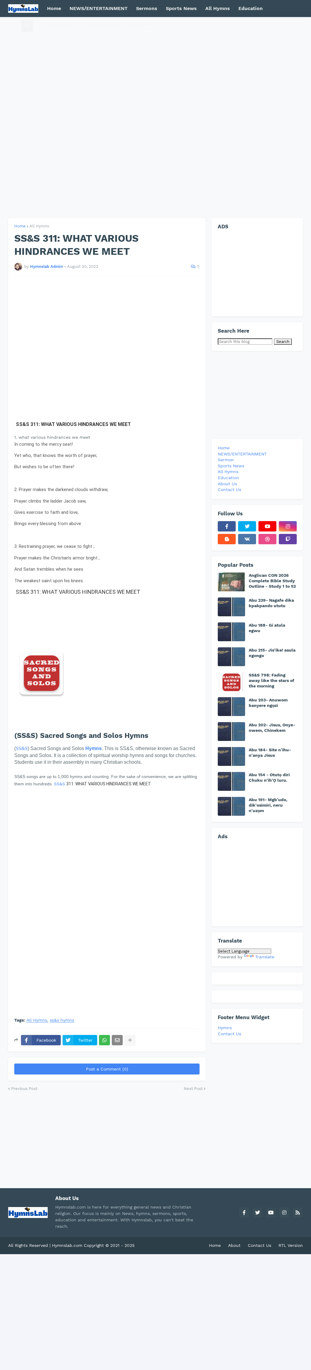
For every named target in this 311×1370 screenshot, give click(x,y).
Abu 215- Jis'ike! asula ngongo (272, 653)
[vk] (247, 539)
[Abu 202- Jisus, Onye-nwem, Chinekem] (231, 731)
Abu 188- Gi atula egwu (267, 628)
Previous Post (24, 1089)
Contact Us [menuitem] (141, 25)
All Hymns (39, 226)
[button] (15, 25)
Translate (264, 956)
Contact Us (229, 1033)
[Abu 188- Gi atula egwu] (231, 631)
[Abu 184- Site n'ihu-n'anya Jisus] (231, 756)
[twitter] (247, 526)
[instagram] (288, 526)
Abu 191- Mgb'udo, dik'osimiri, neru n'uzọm (268, 805)
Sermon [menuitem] (226, 459)
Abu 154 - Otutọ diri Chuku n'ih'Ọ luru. (269, 777)
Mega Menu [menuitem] (60, 25)
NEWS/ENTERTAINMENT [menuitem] (99, 8)
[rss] (297, 1212)
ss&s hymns (62, 1020)
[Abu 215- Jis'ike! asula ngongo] (231, 656)
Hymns (225, 1027)
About (234, 1245)
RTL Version (291, 1245)
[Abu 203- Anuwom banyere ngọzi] (231, 706)
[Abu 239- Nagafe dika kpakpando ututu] (231, 606)
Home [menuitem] (54, 8)
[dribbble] (267, 539)
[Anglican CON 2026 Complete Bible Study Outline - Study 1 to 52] (231, 582)
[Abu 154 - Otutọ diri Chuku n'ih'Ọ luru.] (231, 781)
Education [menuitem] (250, 8)
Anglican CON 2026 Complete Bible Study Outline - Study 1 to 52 (272, 581)
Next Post (193, 1089)
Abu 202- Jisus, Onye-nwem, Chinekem (272, 727)
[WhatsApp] (104, 1040)
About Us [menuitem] (227, 483)
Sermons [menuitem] (146, 8)
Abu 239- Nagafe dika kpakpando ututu (271, 603)
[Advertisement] (155, 117)
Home (20, 226)
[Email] (117, 1040)
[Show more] (130, 1040)
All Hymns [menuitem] (217, 8)
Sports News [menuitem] (181, 8)
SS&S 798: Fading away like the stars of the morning (271, 680)
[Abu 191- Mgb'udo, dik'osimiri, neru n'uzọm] (231, 806)
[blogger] (227, 539)
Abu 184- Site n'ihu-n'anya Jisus (270, 752)
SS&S (22, 748)
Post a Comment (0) (107, 1069)
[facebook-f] (227, 526)
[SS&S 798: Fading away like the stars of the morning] (231, 681)
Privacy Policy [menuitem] (103, 25)
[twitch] (288, 539)
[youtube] (267, 526)
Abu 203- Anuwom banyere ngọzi (268, 702)
